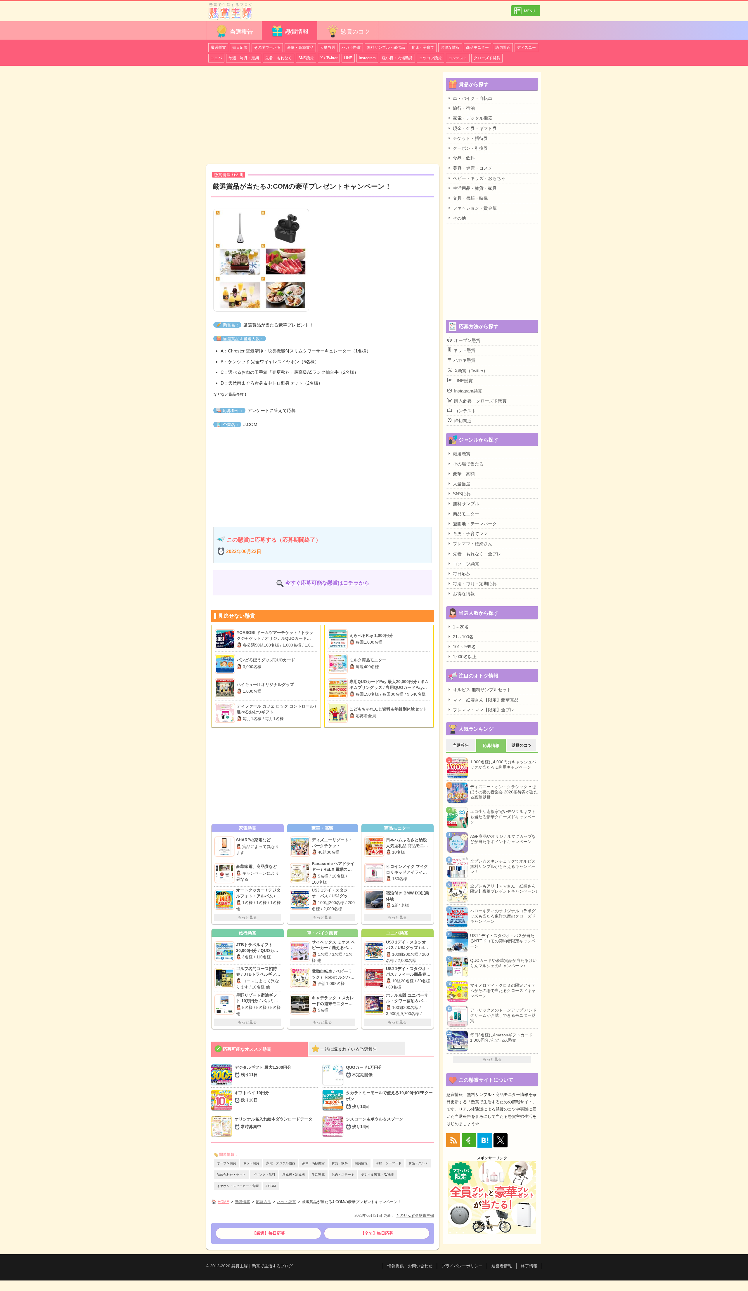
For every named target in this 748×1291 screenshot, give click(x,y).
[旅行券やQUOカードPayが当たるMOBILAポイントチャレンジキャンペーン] (225, 951)
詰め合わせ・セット (231, 1174)
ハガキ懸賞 (351, 47)
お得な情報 (450, 47)
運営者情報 (501, 1266)
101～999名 (464, 646)
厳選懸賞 (218, 47)
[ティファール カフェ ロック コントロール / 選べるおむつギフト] (226, 712)
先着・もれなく (278, 58)
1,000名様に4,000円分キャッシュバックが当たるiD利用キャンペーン (503, 764)
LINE (348, 58)
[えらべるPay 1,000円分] (338, 639)
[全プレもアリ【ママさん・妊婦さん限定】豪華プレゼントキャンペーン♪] (301, 978)
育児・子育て (422, 47)
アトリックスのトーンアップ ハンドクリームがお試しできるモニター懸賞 (503, 1015)
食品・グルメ (418, 1163)
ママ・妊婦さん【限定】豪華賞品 (486, 699)
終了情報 (529, 1266)
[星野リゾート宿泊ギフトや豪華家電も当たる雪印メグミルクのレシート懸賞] (225, 1004)
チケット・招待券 (470, 138)
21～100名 (463, 636)
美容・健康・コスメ (472, 168)
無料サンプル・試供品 (386, 47)
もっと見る (247, 917)
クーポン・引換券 (470, 148)
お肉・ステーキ (343, 1174)
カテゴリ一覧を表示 (525, 8)
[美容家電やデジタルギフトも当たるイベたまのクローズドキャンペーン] (301, 873)
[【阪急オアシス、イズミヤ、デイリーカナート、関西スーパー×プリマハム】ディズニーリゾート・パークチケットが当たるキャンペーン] (301, 846)
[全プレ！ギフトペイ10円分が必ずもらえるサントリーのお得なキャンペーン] (223, 1100)
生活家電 (318, 1174)
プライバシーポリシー (461, 1266)
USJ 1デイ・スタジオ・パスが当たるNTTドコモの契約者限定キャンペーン (503, 940)
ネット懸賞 (251, 1163)
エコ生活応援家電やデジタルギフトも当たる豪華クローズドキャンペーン (503, 816)
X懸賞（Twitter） (471, 370)
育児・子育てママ (470, 533)
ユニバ (216, 58)
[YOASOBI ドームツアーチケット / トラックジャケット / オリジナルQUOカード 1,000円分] (226, 639)
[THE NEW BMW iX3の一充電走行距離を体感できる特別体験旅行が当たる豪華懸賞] (375, 899)
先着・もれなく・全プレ (477, 553)
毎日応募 (239, 47)
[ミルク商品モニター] (338, 663)
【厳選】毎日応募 (268, 1233)
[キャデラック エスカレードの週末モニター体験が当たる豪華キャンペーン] (301, 1004)
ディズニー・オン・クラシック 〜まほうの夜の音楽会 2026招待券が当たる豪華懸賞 (504, 792)
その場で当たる (267, 47)
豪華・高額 (464, 473)
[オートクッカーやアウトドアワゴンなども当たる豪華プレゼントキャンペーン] (225, 899)
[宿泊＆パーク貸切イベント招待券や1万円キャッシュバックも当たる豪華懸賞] (375, 1004)
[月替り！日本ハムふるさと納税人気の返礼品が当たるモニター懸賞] (375, 846)
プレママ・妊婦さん (472, 543)
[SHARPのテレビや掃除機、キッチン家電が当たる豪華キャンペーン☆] (225, 846)
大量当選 (327, 47)
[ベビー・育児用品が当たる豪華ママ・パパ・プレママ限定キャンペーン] (301, 951)
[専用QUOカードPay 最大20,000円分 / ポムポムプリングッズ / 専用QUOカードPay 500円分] (338, 688)
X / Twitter (328, 58)
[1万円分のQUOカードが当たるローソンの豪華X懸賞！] (334, 1074)
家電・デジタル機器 (280, 1163)
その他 (459, 218)
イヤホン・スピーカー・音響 (238, 1186)
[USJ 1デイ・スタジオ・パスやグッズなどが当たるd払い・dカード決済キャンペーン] (301, 899)
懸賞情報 (297, 31)
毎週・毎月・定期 (243, 58)
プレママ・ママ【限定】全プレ (483, 709)
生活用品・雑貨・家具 (475, 188)
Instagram (367, 58)
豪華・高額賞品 (300, 47)
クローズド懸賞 (487, 58)
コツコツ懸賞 (430, 58)
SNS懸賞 (306, 58)
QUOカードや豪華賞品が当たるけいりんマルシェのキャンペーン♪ (503, 963)
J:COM (271, 1186)
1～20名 (461, 626)
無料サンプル (466, 503)
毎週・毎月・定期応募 (475, 583)
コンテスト (457, 58)
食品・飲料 (340, 1163)
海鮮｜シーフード (388, 1163)
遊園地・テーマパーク (475, 523)
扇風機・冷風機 (293, 1174)
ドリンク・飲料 (264, 1174)
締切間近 (502, 47)
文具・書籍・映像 (470, 198)
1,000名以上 (465, 656)
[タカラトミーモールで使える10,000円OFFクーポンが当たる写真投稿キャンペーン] (334, 1100)
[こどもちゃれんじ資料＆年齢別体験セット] (338, 712)
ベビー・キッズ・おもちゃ (479, 178)
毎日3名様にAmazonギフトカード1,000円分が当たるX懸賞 (501, 1037)
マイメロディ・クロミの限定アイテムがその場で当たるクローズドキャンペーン (503, 990)
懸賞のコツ (355, 31)
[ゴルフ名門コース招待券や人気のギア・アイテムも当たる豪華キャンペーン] (225, 978)
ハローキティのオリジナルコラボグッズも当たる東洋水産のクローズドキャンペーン (503, 916)
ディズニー (526, 47)
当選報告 (241, 31)
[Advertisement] (322, 116)
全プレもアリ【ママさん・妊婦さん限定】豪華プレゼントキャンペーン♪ (504, 889)
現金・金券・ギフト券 (475, 128)
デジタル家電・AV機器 (377, 1174)
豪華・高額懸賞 (313, 1163)
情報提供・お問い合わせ (409, 1266)
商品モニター (477, 47)
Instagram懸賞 (468, 390)
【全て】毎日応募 (377, 1233)
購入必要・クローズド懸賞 (480, 400)
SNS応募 (462, 493)
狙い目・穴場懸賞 (397, 58)
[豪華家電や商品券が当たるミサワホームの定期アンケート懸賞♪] (225, 873)
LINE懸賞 (463, 380)
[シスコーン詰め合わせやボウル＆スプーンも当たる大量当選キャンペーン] (334, 1126)
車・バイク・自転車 (472, 98)
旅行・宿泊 (464, 108)
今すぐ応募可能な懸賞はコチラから (327, 583)
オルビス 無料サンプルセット (482, 689)
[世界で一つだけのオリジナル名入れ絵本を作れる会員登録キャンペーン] (223, 1126)
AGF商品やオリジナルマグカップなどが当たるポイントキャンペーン (503, 839)
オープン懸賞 (226, 1163)
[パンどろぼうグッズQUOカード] (226, 663)
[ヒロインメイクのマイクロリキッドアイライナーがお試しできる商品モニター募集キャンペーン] (375, 873)
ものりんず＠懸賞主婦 (415, 1215)
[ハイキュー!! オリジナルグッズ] (226, 688)
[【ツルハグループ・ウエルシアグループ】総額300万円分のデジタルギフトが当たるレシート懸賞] (223, 1074)
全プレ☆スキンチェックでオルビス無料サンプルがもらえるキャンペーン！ (503, 866)
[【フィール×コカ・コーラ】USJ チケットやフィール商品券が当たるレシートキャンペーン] (375, 978)
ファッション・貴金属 (475, 208)
